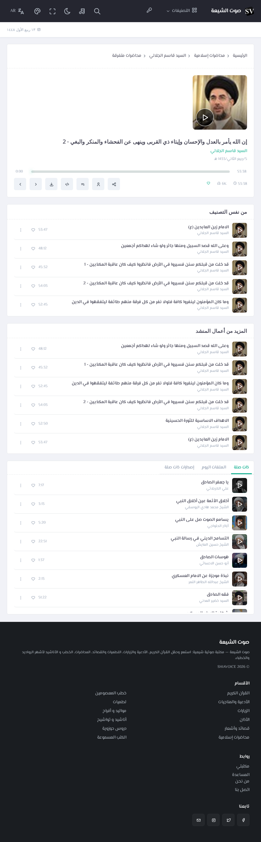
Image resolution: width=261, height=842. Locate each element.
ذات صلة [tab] (241, 467)
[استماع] (205, 117)
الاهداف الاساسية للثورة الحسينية (197, 421)
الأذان (244, 719)
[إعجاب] (33, 230)
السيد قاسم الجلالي (167, 55)
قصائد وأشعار (237, 728)
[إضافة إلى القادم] (82, 184)
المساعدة (240, 775)
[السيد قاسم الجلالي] (98, 184)
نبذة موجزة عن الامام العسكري (200, 576)
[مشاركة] (114, 184)
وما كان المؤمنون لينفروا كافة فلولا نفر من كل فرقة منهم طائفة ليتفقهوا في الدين (150, 302)
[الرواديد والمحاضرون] (149, 11)
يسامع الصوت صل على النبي (202, 520)
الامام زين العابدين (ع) (208, 227)
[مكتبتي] (82, 11)
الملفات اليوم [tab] (214, 467)
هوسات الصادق (214, 557)
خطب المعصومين (110, 693)
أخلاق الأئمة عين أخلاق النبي (202, 501)
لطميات (119, 702)
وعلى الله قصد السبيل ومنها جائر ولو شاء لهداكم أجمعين (175, 246)
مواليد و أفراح (114, 711)
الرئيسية (240, 55)
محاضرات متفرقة (126, 55)
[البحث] (97, 11)
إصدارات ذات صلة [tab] (179, 467)
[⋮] (21, 230)
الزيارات (243, 711)
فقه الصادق (218, 595)
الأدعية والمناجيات (233, 702)
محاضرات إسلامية (209, 55)
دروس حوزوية (114, 728)
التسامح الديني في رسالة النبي (200, 538)
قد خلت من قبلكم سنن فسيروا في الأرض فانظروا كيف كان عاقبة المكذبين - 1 (156, 265)
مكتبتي (242, 766)
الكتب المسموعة (111, 737)
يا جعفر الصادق (215, 482)
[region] (130, 544)
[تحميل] (51, 184)
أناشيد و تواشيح (111, 719)
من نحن (242, 781)
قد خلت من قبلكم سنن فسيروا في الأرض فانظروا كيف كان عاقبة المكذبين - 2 (156, 283)
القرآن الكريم (238, 693)
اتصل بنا (242, 790)
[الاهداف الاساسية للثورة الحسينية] (20, 184)
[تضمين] (67, 184)
